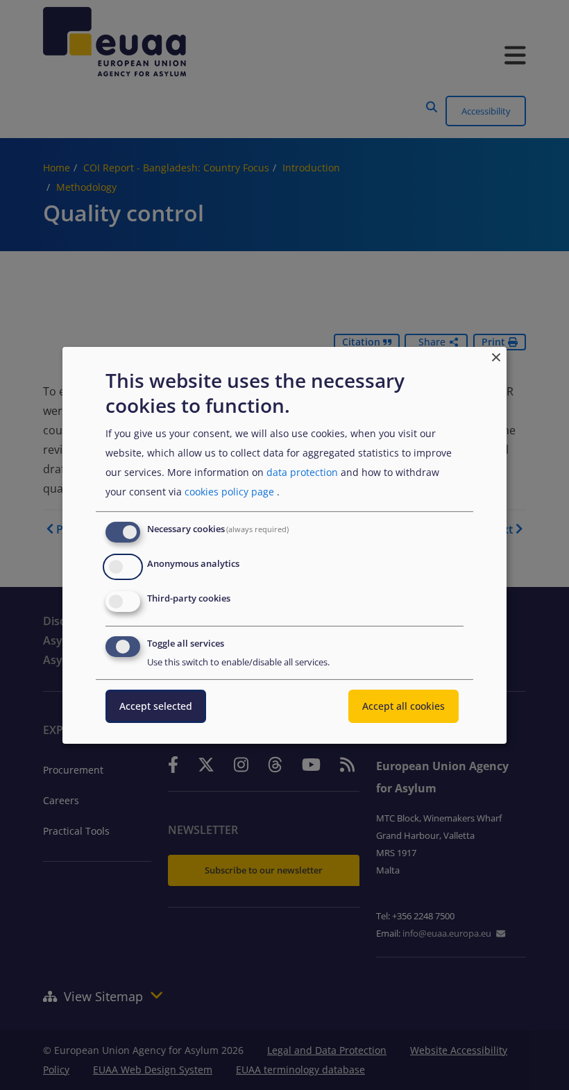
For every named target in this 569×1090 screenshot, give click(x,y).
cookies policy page (229, 491)
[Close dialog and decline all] (496, 355)
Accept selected (155, 706)
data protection (302, 472)
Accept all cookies (403, 706)
